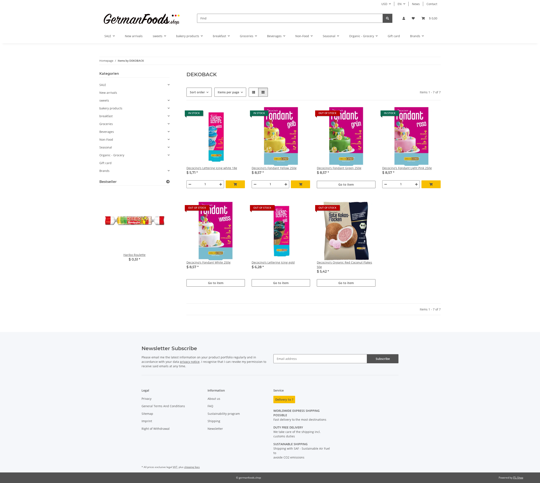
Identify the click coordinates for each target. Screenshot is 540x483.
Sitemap (147, 414)
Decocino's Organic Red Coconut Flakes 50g (344, 264)
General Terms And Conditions (163, 406)
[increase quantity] (220, 184)
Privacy (146, 399)
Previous (109, 230)
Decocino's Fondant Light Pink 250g (407, 168)
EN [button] (400, 4)
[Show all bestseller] (168, 182)
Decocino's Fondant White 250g (208, 262)
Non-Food (106, 139)
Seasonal (105, 147)
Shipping (214, 421)
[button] (403, 18)
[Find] (387, 18)
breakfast (106, 116)
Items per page (228, 92)
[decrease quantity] (190, 184)
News (416, 4)
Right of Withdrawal (156, 429)
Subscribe (383, 359)
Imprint (147, 421)
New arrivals (108, 93)
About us (214, 399)
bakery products (110, 108)
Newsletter (215, 429)
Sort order (197, 92)
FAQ (210, 406)
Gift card (105, 163)
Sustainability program (224, 414)
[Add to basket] (235, 184)
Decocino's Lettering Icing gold (273, 262)
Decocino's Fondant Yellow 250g (274, 168)
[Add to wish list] (237, 114)
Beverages (106, 132)
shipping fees (192, 467)
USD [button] (384, 4)
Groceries (106, 124)
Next (159, 230)
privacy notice (190, 362)
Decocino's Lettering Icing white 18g (211, 168)
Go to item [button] (346, 184)
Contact (432, 4)
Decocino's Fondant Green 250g (339, 168)
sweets (104, 100)
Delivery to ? (284, 399)
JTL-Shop (518, 477)
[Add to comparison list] (226, 114)
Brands (104, 171)
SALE (102, 85)
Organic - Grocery (111, 155)
